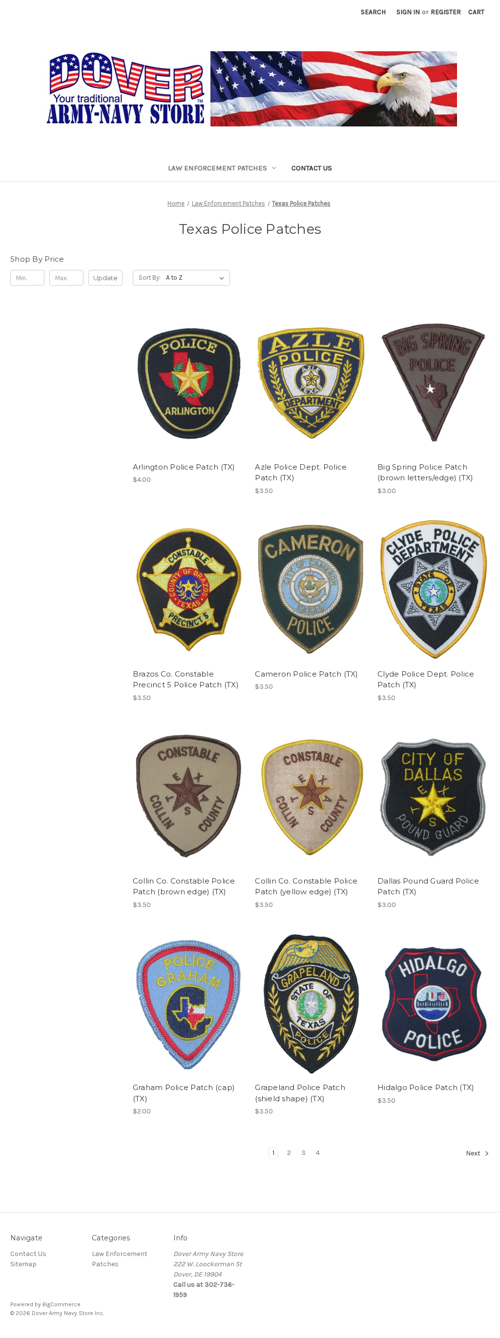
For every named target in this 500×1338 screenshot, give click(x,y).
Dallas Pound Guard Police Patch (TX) (428, 886)
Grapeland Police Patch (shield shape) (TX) (300, 1093)
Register (446, 12)
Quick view (187, 366)
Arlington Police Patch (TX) (184, 467)
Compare (185, 383)
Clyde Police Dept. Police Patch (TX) (425, 679)
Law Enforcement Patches (217, 168)
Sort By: (150, 277)
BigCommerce (61, 1304)
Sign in (408, 12)
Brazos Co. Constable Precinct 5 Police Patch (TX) (186, 679)
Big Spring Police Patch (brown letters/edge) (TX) (425, 472)
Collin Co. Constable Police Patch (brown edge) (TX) (184, 886)
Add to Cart (188, 400)
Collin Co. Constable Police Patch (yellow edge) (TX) (306, 886)
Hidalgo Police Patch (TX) (425, 1087)
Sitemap (23, 1264)
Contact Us (312, 168)
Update (105, 278)
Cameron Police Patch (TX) (306, 674)
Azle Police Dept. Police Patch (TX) (301, 472)
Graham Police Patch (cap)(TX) (184, 1093)
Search (373, 12)
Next (474, 1154)
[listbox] (197, 277)
